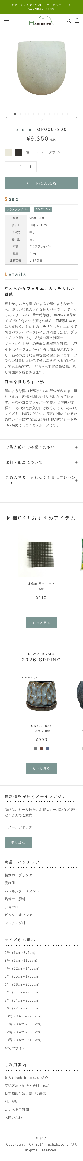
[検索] (69, 20)
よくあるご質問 (17, 1110)
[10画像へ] (58, 114)
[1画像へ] (15, 114)
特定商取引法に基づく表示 (25, 1094)
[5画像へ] (34, 114)
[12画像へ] (68, 114)
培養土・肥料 (15, 899)
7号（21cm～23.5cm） (23, 992)
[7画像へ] (44, 114)
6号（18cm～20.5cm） (23, 984)
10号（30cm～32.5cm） (24, 1016)
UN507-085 (41, 726)
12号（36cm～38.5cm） (24, 1032)
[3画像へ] (25, 114)
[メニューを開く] (6, 20)
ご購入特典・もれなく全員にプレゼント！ (41, 480)
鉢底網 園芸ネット (42, 583)
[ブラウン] (41, 748)
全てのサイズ (15, 1048)
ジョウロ (11, 907)
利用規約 (11, 1101)
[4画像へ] (29, 114)
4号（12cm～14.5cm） (23, 969)
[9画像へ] (54, 114)
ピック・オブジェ (18, 915)
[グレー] (35, 748)
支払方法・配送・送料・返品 (27, 1086)
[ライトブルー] (47, 748)
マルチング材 (15, 923)
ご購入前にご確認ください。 (32, 447)
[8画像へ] (49, 114)
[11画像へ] (63, 114)
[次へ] (76, 117)
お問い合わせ (15, 1117)
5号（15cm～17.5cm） (23, 976)
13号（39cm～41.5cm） (24, 1040)
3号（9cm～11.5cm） (22, 960)
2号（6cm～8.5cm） (21, 953)
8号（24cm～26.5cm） (23, 1000)
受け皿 (10, 883)
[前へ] (6, 117)
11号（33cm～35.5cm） (24, 1024)
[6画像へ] (39, 114)
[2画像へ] (20, 114)
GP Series (25, 130)
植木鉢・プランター (20, 875)
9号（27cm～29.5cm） (23, 1008)
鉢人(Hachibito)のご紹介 (26, 1078)
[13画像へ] (42, 120)
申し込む (18, 842)
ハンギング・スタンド (22, 891)
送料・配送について (24, 462)
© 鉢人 (41, 1138)
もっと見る (41, 623)
